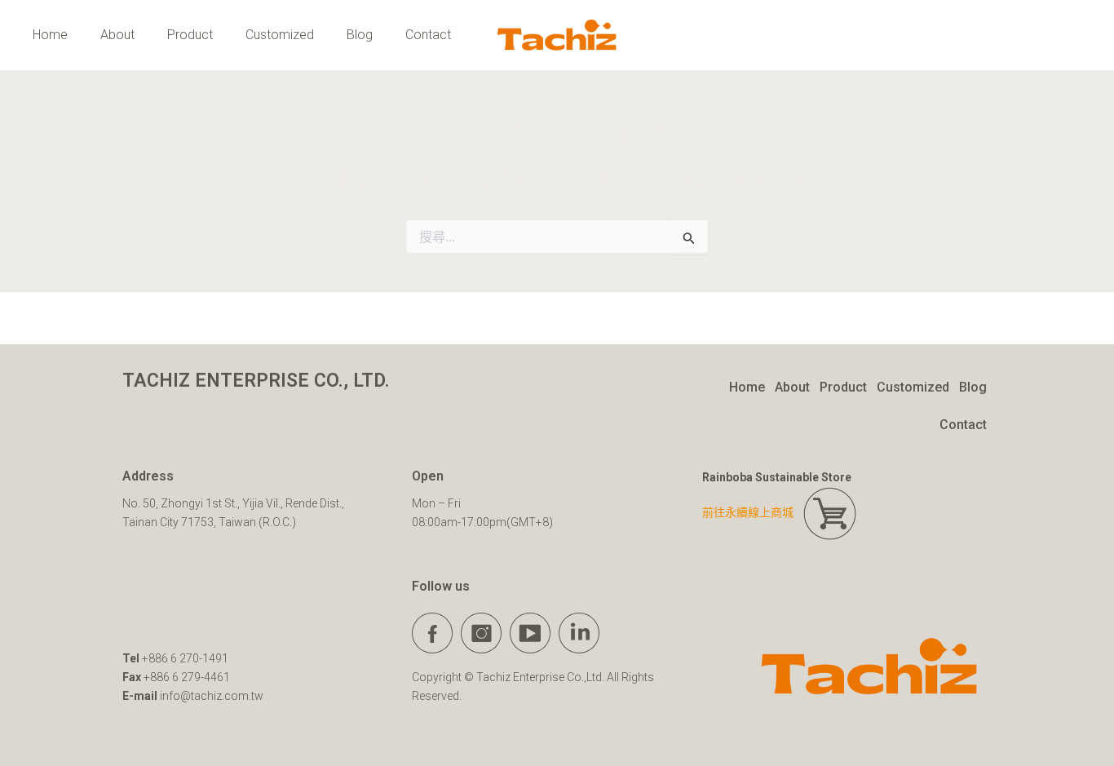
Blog (360, 34)
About (117, 34)
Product (190, 34)
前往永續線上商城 (752, 512)
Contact (428, 34)
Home (50, 34)
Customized (279, 34)
